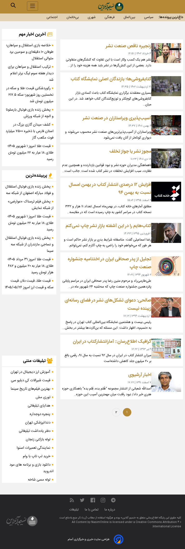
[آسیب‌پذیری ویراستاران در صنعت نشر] (166, 125)
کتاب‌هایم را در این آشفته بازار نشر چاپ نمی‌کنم (108, 226)
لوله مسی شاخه (39, 480)
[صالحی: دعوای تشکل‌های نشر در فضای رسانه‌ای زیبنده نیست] (166, 307)
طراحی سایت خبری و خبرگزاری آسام (88, 539)
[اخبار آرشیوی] (166, 382)
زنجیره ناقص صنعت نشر (128, 46)
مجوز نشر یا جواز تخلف (130, 151)
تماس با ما (92, 510)
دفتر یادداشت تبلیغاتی (34, 431)
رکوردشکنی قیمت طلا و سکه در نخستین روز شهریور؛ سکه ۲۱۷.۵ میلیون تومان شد (29, 94)
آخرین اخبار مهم (33, 34)
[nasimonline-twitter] (82, 500)
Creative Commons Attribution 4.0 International (158, 524)
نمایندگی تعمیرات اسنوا (33, 448)
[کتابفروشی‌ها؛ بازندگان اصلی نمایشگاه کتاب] (166, 86)
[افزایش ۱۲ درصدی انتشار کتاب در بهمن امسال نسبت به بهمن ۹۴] (166, 192)
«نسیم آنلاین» (128, 518)
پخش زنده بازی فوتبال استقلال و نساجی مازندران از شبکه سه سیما (29, 244)
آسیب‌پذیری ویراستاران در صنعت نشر (117, 118)
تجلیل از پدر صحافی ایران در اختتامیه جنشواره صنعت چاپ (109, 263)
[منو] (32, 6)
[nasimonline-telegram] (113, 500)
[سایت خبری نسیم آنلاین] (110, 6)
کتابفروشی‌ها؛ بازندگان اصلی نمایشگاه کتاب (111, 79)
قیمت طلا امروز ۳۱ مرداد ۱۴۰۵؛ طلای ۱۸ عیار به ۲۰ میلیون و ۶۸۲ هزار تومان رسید (30, 265)
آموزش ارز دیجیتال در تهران (30, 372)
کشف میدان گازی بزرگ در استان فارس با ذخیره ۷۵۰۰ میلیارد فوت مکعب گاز (29, 131)
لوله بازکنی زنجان (38, 439)
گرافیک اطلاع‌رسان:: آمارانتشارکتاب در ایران (112, 341)
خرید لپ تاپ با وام (36, 456)
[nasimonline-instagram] (103, 500)
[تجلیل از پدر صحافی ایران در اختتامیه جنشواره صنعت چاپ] (166, 266)
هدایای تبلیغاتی (39, 406)
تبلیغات (74, 510)
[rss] (71, 500)
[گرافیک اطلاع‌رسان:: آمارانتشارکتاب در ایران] (166, 349)
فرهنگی (110, 17)
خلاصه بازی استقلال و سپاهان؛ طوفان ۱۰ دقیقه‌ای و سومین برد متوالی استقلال (29, 51)
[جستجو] (13, 5)
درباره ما (110, 510)
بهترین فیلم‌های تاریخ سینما (30, 389)
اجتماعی (52, 17)
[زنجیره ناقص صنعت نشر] (166, 53)
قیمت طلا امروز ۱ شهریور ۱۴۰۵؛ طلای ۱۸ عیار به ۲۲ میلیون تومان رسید (30, 152)
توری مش (43, 397)
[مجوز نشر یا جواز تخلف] (166, 158)
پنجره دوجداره (40, 414)
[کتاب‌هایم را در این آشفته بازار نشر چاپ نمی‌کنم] (166, 233)
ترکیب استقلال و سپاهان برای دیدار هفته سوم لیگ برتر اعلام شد (30, 73)
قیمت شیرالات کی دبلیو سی (30, 380)
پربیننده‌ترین (37, 175)
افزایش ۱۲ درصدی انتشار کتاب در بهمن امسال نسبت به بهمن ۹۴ (110, 189)
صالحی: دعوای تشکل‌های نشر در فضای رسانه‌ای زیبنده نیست (108, 304)
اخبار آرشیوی (139, 375)
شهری (92, 17)
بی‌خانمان (72, 17)
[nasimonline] (92, 500)
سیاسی (148, 17)
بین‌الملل (129, 17)
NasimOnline (100, 522)
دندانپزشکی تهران (37, 423)
